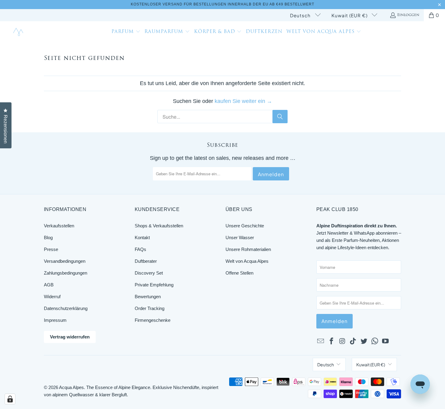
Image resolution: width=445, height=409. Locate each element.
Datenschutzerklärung (65, 308)
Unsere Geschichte (245, 225)
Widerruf (52, 296)
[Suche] (280, 116)
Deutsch (301, 15)
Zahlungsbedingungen (65, 272)
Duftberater (146, 261)
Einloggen (408, 15)
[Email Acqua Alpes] (320, 341)
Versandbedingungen (64, 261)
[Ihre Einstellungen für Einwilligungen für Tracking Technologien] (10, 399)
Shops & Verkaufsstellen (159, 225)
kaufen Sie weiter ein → (243, 101)
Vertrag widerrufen (70, 336)
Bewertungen (148, 296)
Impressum (55, 320)
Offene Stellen (239, 272)
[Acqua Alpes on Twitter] (364, 341)
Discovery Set (149, 272)
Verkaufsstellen (59, 225)
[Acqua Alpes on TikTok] (353, 341)
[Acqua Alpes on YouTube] (385, 341)
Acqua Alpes (71, 387)
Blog (48, 237)
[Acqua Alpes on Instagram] (342, 341)
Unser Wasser (240, 237)
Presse (51, 249)
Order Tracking (149, 308)
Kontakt (142, 237)
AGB (49, 284)
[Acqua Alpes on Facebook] (331, 341)
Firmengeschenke (152, 320)
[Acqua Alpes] (19, 32)
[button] (125, 32)
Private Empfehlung (154, 284)
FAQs (140, 249)
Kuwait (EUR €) (350, 15)
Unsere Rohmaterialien (248, 249)
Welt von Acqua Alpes (247, 261)
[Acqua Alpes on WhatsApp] (374, 341)
